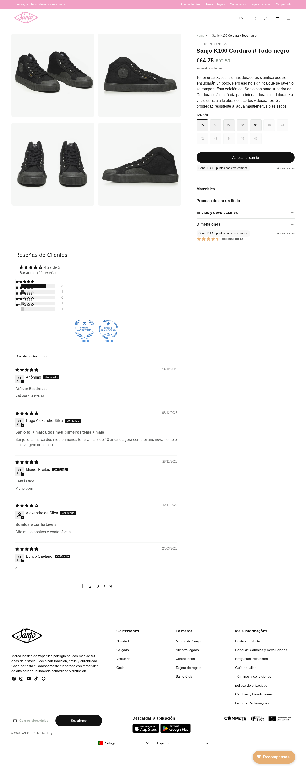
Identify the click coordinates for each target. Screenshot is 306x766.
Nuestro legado (187, 650)
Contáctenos (185, 658)
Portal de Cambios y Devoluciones (261, 650)
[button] (254, 18)
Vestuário (123, 658)
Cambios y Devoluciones (254, 694)
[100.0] (84, 329)
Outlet (121, 667)
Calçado (122, 650)
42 (204, 141)
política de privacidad (251, 685)
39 (256, 125)
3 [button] (98, 586)
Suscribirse (79, 721)
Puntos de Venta (247, 641)
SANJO (25, 733)
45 (244, 141)
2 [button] (90, 586)
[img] (26, 370)
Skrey (49, 733)
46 (258, 141)
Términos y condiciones (253, 676)
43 (217, 141)
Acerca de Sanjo (188, 641)
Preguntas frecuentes (251, 658)
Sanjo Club (184, 676)
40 (271, 127)
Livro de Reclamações (252, 703)
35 (202, 125)
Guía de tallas (245, 667)
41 (284, 127)
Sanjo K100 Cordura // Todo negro (234, 35)
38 (242, 125)
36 (216, 125)
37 (229, 125)
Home (200, 35)
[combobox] (123, 743)
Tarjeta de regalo (188, 667)
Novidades (124, 641)
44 (231, 141)
